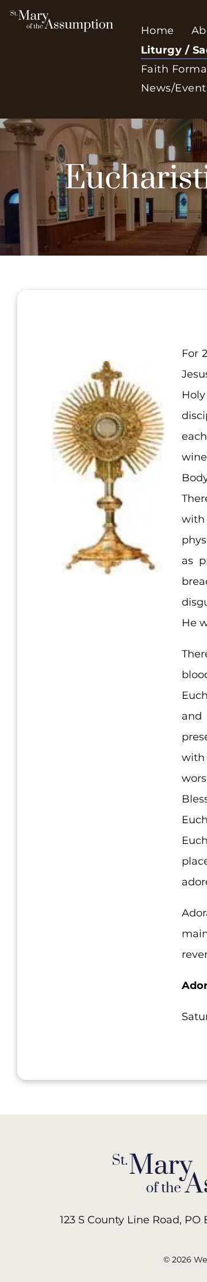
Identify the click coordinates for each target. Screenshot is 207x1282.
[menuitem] (157, 30)
